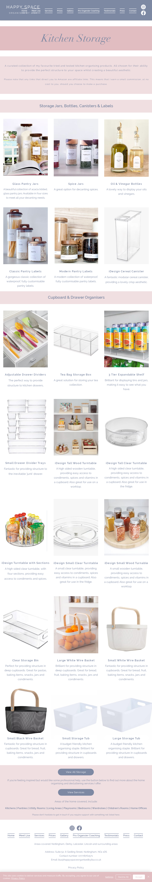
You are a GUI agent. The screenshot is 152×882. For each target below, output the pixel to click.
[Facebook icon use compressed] (79, 828)
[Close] (148, 877)
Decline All (123, 877)
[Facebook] (143, 13)
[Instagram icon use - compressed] (72, 828)
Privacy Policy (18, 878)
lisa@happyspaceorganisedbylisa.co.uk (79, 859)
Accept (138, 877)
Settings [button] (109, 877)
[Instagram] (143, 7)
